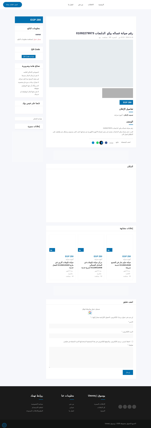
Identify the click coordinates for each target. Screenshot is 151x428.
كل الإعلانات (101, 407)
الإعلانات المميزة (99, 404)
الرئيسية (101, 4)
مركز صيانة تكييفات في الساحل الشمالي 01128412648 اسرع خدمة (91, 265)
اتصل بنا (70, 4)
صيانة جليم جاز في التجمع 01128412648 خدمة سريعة (121, 265)
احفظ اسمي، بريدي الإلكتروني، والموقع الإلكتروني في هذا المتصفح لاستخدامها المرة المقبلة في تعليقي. (96, 341)
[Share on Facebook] (106, 142)
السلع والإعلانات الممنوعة (34, 411)
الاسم (130, 322)
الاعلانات (91, 4)
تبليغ (117, 142)
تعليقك (130, 345)
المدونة (102, 411)
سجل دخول (37, 39)
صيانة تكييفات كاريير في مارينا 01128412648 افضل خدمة (63, 265)
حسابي (71, 407)
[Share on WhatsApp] (97, 142)
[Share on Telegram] (93, 142)
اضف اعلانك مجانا (12, 4)
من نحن (80, 4)
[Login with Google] (90, 312)
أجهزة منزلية (127, 259)
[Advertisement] (91, 24)
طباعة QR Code (28, 56)
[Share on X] (101, 143)
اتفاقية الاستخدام (37, 407)
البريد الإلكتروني (127, 332)
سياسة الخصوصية (37, 404)
